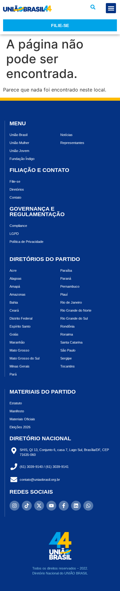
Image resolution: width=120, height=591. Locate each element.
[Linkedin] (76, 506)
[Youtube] (51, 506)
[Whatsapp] (88, 506)
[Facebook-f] (64, 506)
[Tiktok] (27, 506)
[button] (92, 7)
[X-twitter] (39, 506)
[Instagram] (14, 506)
